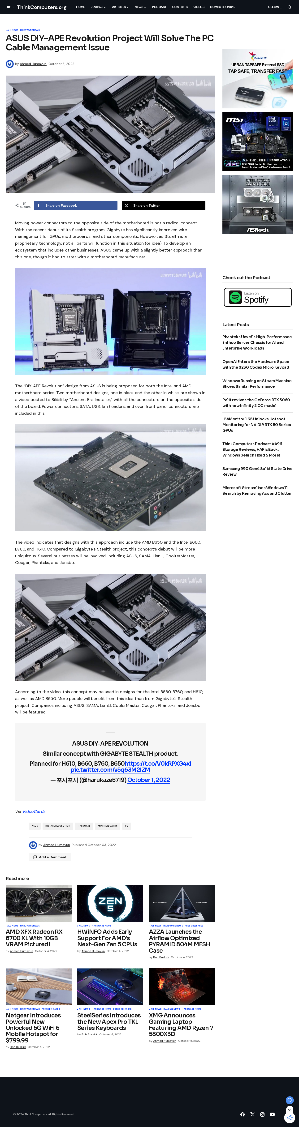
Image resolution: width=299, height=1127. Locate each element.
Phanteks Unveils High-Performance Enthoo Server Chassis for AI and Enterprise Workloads (257, 342)
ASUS (35, 825)
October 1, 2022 (148, 780)
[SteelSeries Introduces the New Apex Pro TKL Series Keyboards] (110, 986)
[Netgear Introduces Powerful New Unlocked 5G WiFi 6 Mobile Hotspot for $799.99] (39, 986)
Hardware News (29, 30)
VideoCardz (33, 811)
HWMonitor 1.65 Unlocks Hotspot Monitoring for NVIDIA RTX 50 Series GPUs (256, 425)
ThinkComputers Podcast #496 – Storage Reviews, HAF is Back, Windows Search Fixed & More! (253, 449)
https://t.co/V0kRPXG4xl (158, 763)
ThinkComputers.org (41, 7)
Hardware (84, 825)
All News (12, 30)
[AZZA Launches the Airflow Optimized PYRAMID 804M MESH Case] (182, 903)
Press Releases (194, 926)
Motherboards (107, 825)
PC (126, 825)
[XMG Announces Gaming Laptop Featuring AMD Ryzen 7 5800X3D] (182, 986)
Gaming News (171, 1009)
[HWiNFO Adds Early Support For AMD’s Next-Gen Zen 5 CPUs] (110, 903)
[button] (8, 7)
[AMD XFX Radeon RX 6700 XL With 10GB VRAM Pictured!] (39, 903)
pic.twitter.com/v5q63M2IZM (110, 769)
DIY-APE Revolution (57, 825)
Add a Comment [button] (53, 857)
